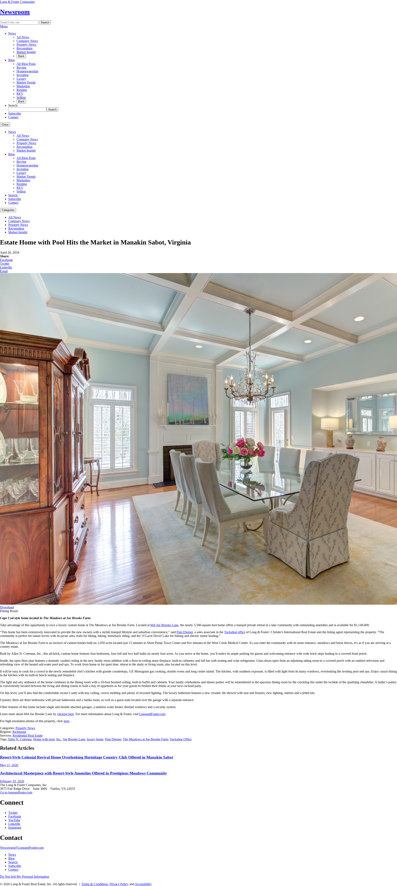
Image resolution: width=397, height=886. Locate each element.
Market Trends (26, 82)
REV (20, 93)
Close (5, 124)
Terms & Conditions (94, 884)
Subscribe (14, 113)
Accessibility (143, 884)
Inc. (58, 739)
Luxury (21, 78)
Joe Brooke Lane (74, 739)
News (12, 33)
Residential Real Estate (28, 735)
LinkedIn (6, 267)
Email (4, 271)
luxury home (95, 739)
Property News (26, 44)
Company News (27, 41)
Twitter (4, 263)
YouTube (14, 820)
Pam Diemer (185, 632)
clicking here (65, 714)
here (66, 721)
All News (23, 37)
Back (21, 56)
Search (45, 22)
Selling (21, 97)
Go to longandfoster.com (16, 792)
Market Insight (26, 52)
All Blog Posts (26, 64)
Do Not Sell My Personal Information (24, 876)
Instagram (14, 827)
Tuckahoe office (234, 632)
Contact (13, 117)
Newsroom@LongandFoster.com (22, 847)
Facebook (6, 260)
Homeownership (27, 71)
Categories (8, 210)
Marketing (23, 86)
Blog (11, 60)
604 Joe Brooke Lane (164, 625)
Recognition (24, 48)
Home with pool (44, 739)
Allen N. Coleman (20, 739)
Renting (22, 90)
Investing (23, 75)
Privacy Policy (119, 884)
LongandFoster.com (152, 714)
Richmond (19, 732)
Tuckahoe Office (181, 739)
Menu (4, 26)
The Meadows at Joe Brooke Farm (145, 739)
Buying (21, 67)
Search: (13, 195)
